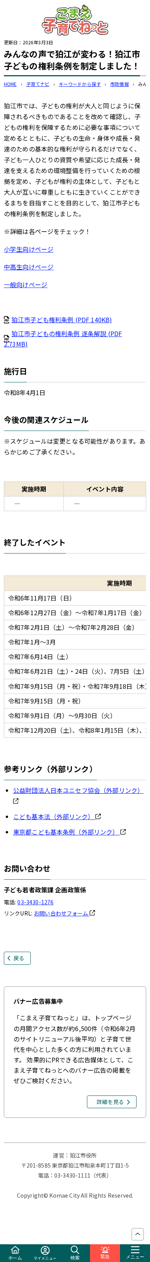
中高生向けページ (28, 266)
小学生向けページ (28, 249)
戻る (18, 958)
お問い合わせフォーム (61, 913)
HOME (10, 84)
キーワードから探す (80, 84)
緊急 (105, 1256)
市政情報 (119, 84)
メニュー (135, 1257)
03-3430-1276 (35, 902)
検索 (75, 1257)
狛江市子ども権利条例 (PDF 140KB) (62, 319)
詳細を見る (110, 1102)
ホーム (15, 1257)
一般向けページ (25, 284)
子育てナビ (38, 84)
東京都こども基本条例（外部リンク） (66, 831)
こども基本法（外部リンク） (53, 816)
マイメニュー (45, 1258)
